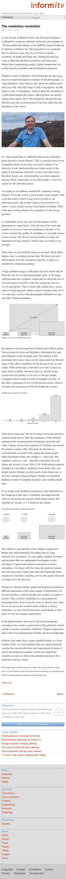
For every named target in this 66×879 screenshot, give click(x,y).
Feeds (5, 781)
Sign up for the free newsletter (33, 724)
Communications (10, 796)
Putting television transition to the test (21, 735)
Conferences (8, 804)
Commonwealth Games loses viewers (22, 751)
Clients (5, 850)
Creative (6, 800)
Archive (6, 777)
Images (5, 854)
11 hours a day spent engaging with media (23, 754)
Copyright (7, 869)
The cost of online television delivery (20, 747)
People (5, 846)
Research (7, 808)
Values (5, 838)
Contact (20, 869)
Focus (5, 842)
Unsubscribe (36, 873)
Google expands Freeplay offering (19, 743)
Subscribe (7, 774)
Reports (6, 823)
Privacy (6, 873)
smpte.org (7, 682)
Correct (49, 869)
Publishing (7, 812)
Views (5, 858)
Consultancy (8, 793)
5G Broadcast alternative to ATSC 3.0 (21, 739)
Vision (5, 835)
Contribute (35, 869)
